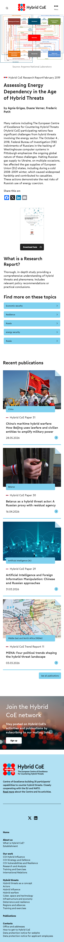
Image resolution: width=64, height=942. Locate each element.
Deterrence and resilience (16, 901)
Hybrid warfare (11, 892)
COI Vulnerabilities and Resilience (20, 863)
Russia (9, 323)
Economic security (14, 305)
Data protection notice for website (21, 932)
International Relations (15, 872)
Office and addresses (14, 926)
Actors (6, 886)
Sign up (13, 740)
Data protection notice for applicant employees (28, 935)
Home (6, 832)
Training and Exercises (14, 869)
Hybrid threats (10, 880)
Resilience (10, 314)
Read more (8, 791)
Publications (9, 915)
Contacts (8, 923)
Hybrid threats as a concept (17, 883)
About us (8, 839)
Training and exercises (14, 908)
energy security (13, 332)
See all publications (50, 675)
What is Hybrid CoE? (13, 842)
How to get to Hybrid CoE (16, 929)
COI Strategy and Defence (16, 859)
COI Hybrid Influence (14, 856)
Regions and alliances (14, 905)
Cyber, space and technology (18, 895)
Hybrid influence (11, 889)
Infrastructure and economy (17, 898)
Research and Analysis (14, 866)
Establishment (10, 846)
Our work (8, 853)
